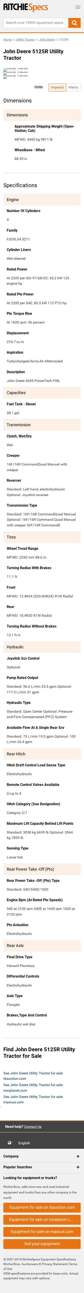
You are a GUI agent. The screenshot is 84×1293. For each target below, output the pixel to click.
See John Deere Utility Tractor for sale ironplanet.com (33, 1087)
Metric (73, 87)
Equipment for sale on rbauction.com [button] (42, 1207)
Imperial (57, 87)
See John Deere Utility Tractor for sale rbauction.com (33, 1076)
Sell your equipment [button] (42, 1243)
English (25, 1143)
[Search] (74, 23)
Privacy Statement (54, 1264)
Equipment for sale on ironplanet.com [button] (42, 1219)
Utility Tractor (25, 39)
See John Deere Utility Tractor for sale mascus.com (33, 1099)
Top (76, 1286)
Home (7, 39)
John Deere (47, 39)
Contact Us (32, 1126)
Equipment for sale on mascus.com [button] (42, 1231)
